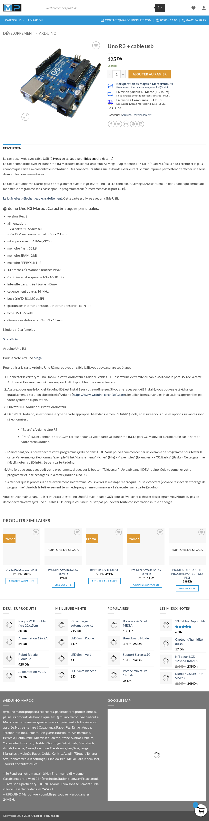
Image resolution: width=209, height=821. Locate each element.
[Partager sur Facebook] (111, 124)
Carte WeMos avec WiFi (21, 570)
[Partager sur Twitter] (118, 124)
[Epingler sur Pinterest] (133, 124)
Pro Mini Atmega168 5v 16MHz (63, 571)
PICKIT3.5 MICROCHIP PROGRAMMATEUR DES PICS (187, 573)
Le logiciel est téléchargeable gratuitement (32, 198)
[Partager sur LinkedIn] (140, 124)
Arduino (47, 33)
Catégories (13, 20)
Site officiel (10, 339)
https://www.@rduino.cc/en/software (99, 394)
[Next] (94, 81)
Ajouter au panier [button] (22, 581)
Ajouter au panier (149, 74)
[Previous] (27, 81)
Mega (38, 358)
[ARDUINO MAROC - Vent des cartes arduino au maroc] (12, 8)
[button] (204, 7)
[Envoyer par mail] (126, 124)
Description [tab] (12, 148)
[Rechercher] (160, 8)
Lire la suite (63, 584)
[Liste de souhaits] (193, 7)
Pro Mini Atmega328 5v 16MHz (146, 571)
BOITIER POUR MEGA (104, 570)
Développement (18, 33)
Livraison (35, 20)
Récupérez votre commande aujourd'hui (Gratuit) (142, 87)
